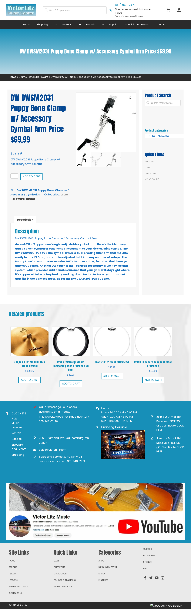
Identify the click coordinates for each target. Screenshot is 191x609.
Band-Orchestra (107, 567)
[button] (56, 25)
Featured (103, 580)
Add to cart (32, 176)
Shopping (18, 455)
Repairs (17, 439)
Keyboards (149, 555)
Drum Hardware (38, 77)
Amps (101, 560)
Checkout (150, 173)
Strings (147, 561)
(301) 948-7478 (125, 5)
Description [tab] (25, 220)
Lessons (13, 580)
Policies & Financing (65, 580)
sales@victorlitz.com (52, 450)
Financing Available (114, 427)
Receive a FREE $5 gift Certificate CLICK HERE (170, 425)
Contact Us (16, 593)
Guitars (147, 548)
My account (152, 179)
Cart (147, 167)
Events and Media (18, 586)
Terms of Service (63, 586)
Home (12, 77)
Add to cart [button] (30, 380)
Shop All (149, 161)
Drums (23, 77)
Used (145, 568)
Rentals (16, 433)
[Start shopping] (169, 10)
